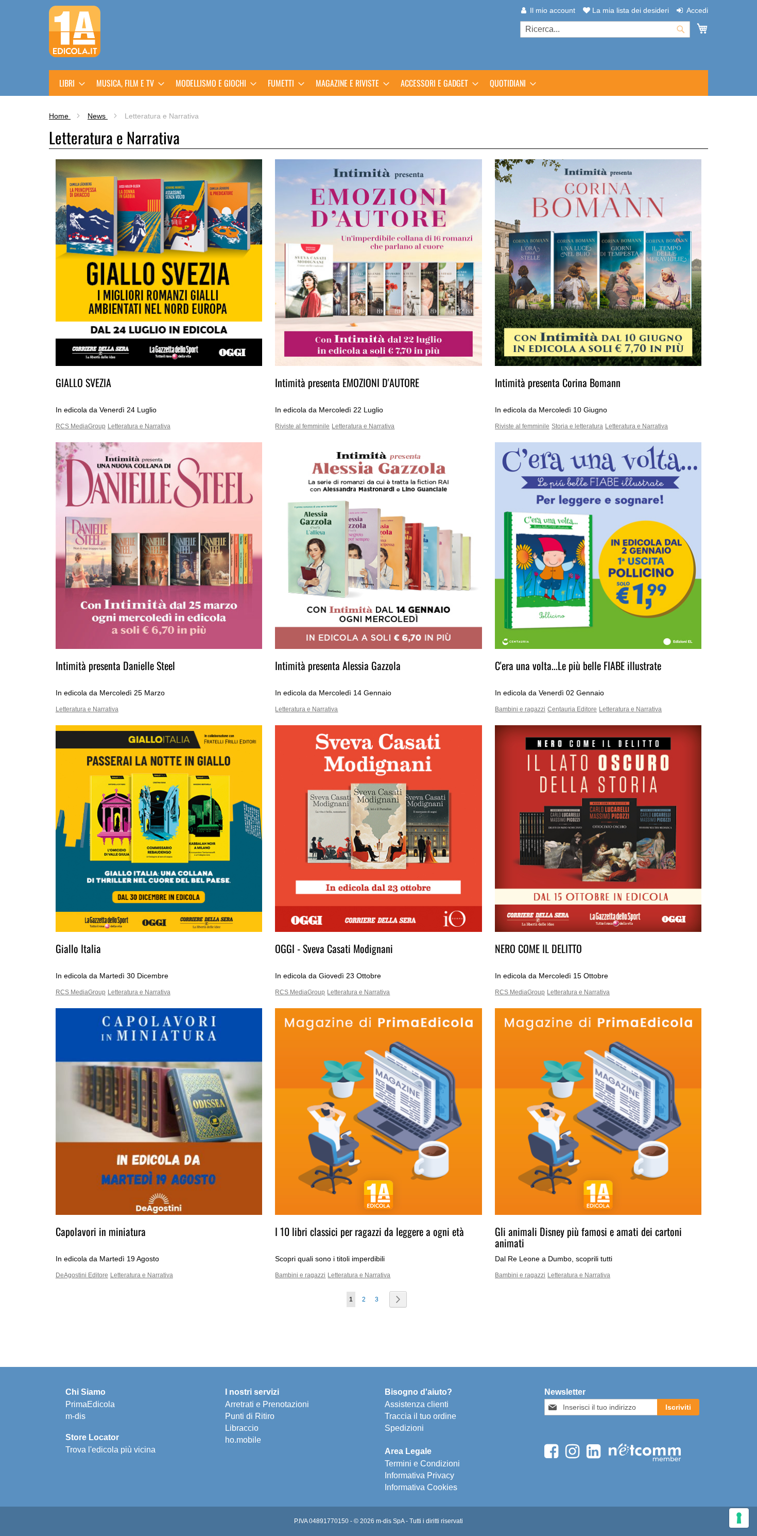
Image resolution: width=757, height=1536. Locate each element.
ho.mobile (243, 1439)
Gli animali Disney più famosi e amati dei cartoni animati (588, 1237)
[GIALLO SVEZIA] (159, 363)
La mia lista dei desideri (629, 10)
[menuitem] (69, 83)
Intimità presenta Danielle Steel (115, 665)
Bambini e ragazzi (520, 709)
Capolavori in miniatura (101, 1231)
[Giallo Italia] (159, 929)
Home (60, 116)
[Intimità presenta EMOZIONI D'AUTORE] (378, 363)
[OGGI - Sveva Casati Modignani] (378, 929)
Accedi (697, 10)
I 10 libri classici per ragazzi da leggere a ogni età (369, 1231)
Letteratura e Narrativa (139, 426)
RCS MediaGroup (81, 426)
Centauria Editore (572, 709)
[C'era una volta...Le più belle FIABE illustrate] (598, 646)
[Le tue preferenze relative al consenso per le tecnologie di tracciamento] (739, 1518)
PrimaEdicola (90, 1404)
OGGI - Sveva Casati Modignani (334, 948)
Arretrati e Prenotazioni (267, 1404)
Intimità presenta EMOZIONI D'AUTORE (347, 382)
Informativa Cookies (421, 1487)
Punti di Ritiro (249, 1416)
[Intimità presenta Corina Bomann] (598, 363)
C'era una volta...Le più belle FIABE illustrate (578, 665)
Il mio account (552, 10)
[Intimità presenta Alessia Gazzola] (378, 646)
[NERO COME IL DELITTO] (598, 929)
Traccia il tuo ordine (420, 1416)
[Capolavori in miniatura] (159, 1212)
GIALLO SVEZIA (83, 382)
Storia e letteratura (577, 426)
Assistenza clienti (417, 1404)
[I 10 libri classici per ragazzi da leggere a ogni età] (378, 1212)
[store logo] (74, 31)
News (98, 116)
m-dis (75, 1416)
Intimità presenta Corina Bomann (558, 382)
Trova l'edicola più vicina (110, 1449)
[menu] (378, 83)
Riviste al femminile (302, 426)
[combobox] (605, 29)
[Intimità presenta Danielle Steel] (159, 646)
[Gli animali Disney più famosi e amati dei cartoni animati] (598, 1212)
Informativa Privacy (419, 1475)
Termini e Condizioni (422, 1463)
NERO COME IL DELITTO (538, 948)
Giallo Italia (78, 948)
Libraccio (242, 1428)
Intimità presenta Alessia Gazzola (338, 665)
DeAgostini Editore (82, 1275)
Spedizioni (404, 1428)
